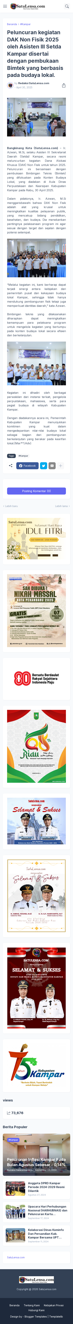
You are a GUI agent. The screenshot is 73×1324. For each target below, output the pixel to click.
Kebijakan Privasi (54, 1305)
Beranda (12, 24)
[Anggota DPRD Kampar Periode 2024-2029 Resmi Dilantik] (15, 1188)
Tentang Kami (32, 1305)
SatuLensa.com (16, 1257)
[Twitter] (43, 465)
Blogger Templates (36, 1316)
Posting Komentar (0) (36, 491)
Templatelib (56, 1316)
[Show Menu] (5, 6)
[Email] (52, 465)
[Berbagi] (63, 85)
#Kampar (25, 24)
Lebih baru (11, 506)
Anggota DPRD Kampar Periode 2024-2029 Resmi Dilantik (46, 1186)
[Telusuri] (67, 6)
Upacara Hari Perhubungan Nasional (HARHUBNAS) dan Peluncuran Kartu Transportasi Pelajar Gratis (47, 1210)
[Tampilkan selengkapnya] (60, 465)
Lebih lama (61, 506)
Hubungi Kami (36, 1310)
